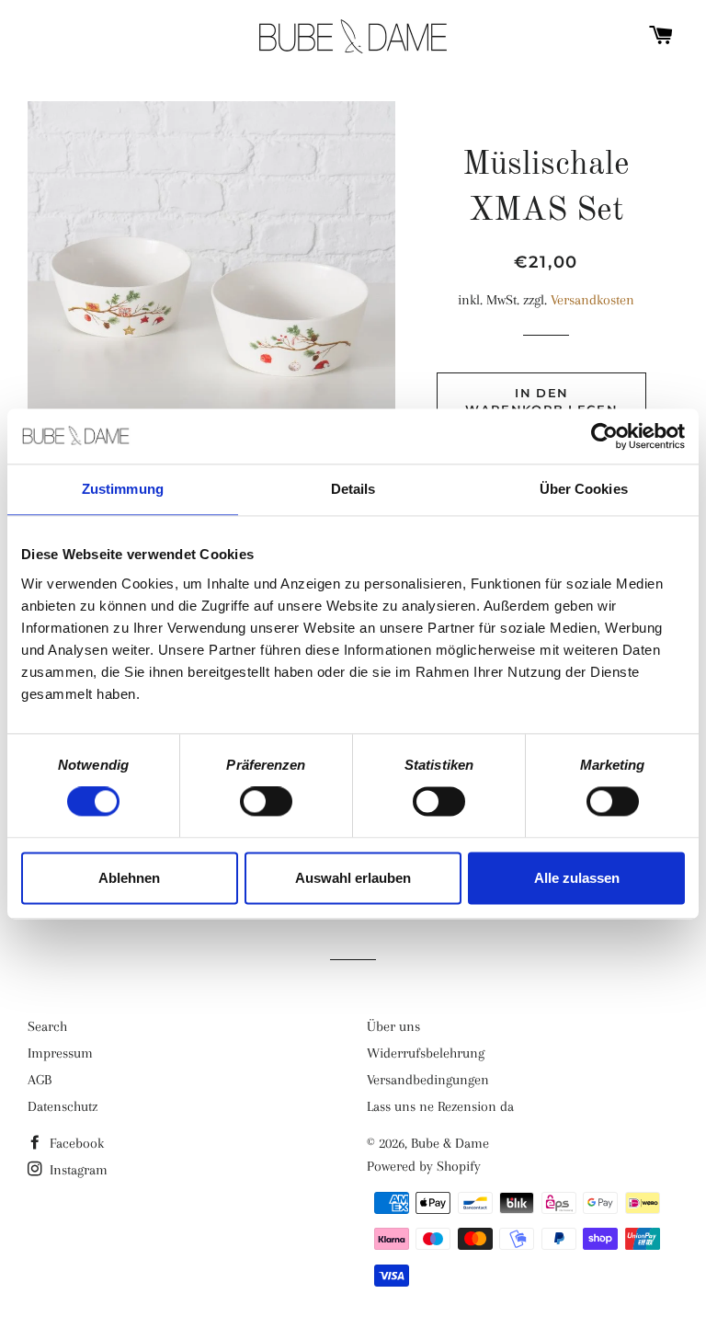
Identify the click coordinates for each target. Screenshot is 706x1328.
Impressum (60, 1053)
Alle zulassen (577, 878)
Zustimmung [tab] (123, 489)
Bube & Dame (450, 1143)
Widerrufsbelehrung (425, 1053)
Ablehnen (129, 878)
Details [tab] (353, 489)
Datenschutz (62, 1106)
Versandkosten (592, 300)
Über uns (393, 1026)
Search (47, 1026)
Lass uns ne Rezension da (440, 1106)
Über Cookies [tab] (584, 489)
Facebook (75, 1143)
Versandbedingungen (428, 1079)
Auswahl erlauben (353, 878)
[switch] (266, 802)
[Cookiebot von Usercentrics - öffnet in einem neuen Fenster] (604, 436)
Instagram (77, 1170)
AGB (39, 1079)
